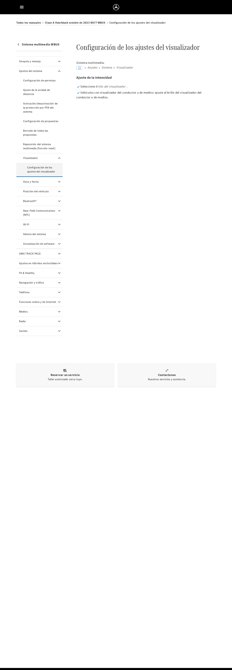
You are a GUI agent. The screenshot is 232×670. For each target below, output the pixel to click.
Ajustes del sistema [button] (30, 71)
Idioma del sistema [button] (34, 234)
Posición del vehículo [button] (36, 191)
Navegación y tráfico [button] (31, 282)
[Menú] (21, 7)
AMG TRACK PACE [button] (30, 253)
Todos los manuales (28, 22)
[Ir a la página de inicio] (116, 7)
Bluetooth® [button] (30, 201)
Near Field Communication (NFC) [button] (39, 213)
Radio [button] (22, 321)
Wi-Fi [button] (26, 224)
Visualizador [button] (30, 158)
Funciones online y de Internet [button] (37, 302)
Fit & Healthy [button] (27, 273)
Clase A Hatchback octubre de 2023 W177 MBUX (75, 22)
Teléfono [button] (24, 292)
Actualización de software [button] (39, 244)
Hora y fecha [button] (31, 181)
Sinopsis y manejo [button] (30, 61)
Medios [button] (23, 311)
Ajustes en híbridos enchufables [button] (38, 263)
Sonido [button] (23, 331)
